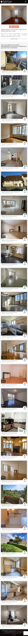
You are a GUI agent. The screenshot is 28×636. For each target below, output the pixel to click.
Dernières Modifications (7, 633)
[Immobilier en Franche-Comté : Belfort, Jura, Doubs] (6, 1)
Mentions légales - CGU (21, 630)
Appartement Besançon (17, 633)
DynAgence (16, 632)
